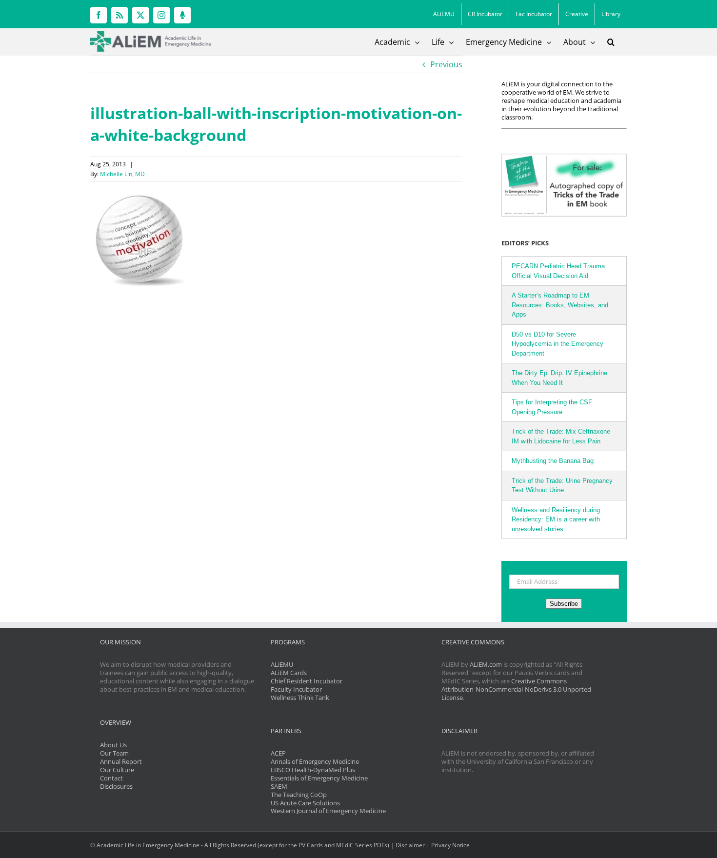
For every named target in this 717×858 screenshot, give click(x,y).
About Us (113, 744)
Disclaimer (410, 845)
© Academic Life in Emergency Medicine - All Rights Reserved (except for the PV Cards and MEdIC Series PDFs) (239, 845)
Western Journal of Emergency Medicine (328, 810)
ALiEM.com (486, 664)
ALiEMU (282, 664)
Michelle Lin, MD (122, 174)
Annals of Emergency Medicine (315, 761)
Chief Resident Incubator (306, 681)
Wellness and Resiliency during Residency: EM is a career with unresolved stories (556, 519)
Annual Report (121, 761)
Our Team (114, 753)
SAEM (279, 786)
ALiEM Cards (289, 672)
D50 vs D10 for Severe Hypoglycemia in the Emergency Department (557, 344)
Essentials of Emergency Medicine (319, 778)
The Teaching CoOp (299, 794)
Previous (446, 64)
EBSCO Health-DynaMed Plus (313, 769)
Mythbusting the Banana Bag (553, 460)
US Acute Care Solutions (305, 802)
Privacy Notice (450, 845)
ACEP (278, 753)
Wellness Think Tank (300, 697)
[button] (611, 42)
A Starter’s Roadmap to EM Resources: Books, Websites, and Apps (560, 305)
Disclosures (116, 786)
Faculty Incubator (296, 689)
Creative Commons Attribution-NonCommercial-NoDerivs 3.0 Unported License (516, 689)
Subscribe (564, 603)
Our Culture (117, 769)
